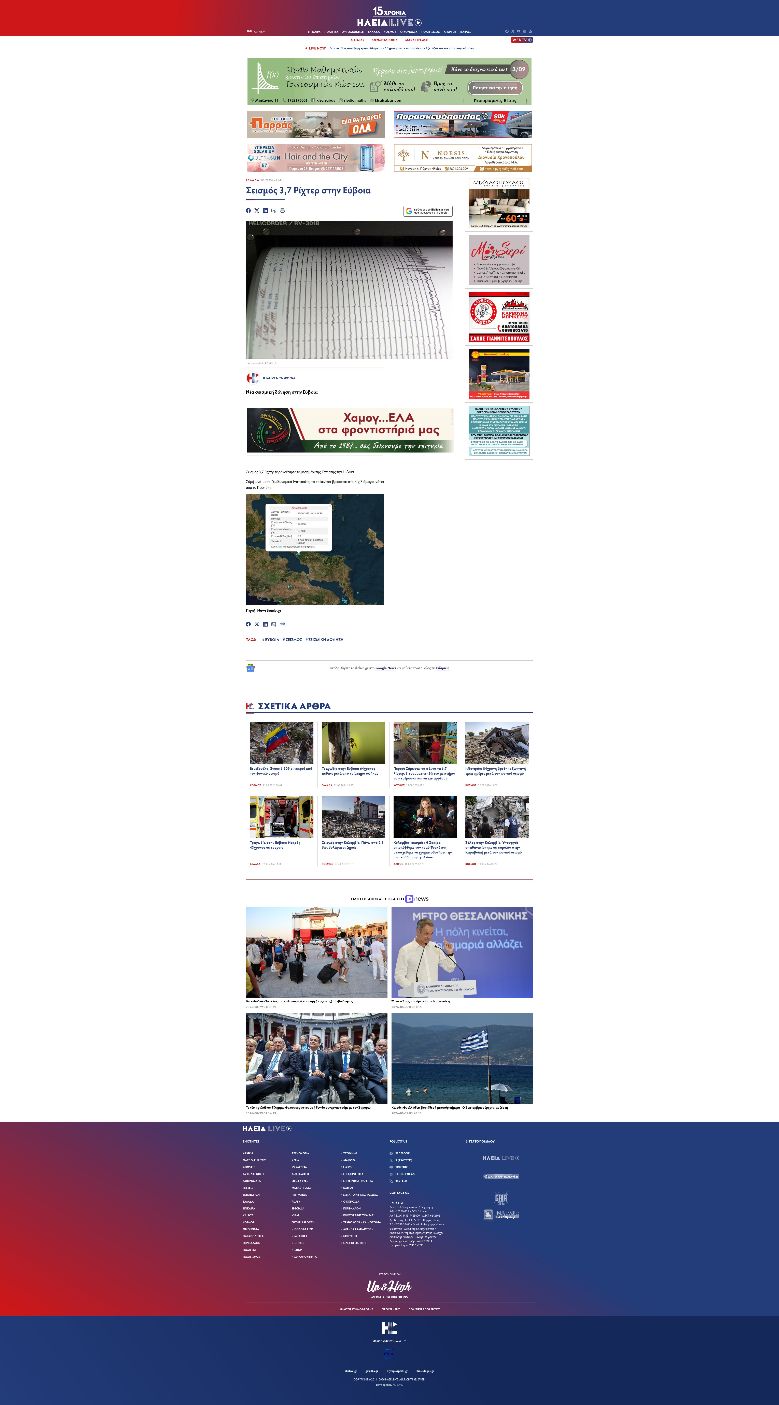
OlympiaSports (384, 40)
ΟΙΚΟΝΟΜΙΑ (408, 32)
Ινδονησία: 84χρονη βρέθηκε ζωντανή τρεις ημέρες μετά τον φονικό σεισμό (495, 771)
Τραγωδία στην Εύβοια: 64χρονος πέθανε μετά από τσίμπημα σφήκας (350, 771)
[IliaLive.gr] (501, 1158)
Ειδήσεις (442, 667)
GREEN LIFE (350, 1236)
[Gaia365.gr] (501, 1196)
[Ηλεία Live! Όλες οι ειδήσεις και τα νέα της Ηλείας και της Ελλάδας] (389, 16)
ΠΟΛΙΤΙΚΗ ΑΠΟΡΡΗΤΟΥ (424, 1309)
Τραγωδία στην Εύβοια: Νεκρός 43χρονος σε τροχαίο (275, 845)
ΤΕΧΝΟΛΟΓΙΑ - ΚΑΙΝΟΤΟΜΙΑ (362, 1222)
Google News (386, 667)
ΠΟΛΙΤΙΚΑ (331, 32)
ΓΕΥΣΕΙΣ (248, 1188)
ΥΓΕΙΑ (295, 1160)
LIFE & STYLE (300, 1181)
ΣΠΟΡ (298, 1250)
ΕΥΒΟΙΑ (272, 639)
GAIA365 (346, 1167)
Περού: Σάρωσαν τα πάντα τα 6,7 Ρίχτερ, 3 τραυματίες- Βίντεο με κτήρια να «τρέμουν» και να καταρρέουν (424, 773)
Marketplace (416, 40)
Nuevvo (397, 1385)
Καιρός (398, 864)
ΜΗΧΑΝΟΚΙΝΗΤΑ (305, 1257)
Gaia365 (357, 40)
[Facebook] (248, 211)
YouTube (401, 1167)
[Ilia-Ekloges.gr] (501, 1216)
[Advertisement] (499, 488)
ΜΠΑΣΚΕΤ (300, 1236)
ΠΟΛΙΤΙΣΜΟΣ (430, 32)
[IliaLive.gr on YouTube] (519, 31)
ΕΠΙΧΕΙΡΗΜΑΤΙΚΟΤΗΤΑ (358, 1181)
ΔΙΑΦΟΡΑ (349, 1160)
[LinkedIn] (265, 211)
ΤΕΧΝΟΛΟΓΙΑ (300, 1153)
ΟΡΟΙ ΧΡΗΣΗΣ (391, 1309)
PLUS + (296, 1201)
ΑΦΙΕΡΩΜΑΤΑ (252, 1181)
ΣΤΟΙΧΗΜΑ (350, 1153)
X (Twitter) (403, 1160)
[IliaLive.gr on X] (513, 31)
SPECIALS (298, 1208)
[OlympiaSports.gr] (501, 1177)
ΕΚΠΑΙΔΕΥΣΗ (251, 1194)
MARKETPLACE (301, 1188)
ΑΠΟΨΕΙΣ (450, 32)
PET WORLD (299, 1194)
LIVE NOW (317, 48)
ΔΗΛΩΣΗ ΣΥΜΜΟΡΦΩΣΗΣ (356, 1309)
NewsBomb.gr (269, 610)
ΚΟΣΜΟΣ (390, 32)
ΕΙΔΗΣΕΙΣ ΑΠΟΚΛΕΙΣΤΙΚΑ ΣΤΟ (378, 898)
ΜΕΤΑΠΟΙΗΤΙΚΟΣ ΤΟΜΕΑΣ (360, 1194)
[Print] (282, 211)
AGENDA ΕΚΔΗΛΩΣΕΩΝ (358, 1229)
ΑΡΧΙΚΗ (248, 1153)
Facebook (402, 1153)
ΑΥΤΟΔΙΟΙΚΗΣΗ (353, 32)
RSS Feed (401, 1181)
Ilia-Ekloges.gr (425, 1371)
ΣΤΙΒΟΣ (299, 1243)
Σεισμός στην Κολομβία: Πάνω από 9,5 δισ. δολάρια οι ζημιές (353, 845)
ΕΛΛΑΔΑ (374, 32)
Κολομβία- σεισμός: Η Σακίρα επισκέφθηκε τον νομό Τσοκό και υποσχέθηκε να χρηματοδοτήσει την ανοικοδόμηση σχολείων (423, 849)
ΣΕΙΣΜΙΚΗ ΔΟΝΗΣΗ (325, 639)
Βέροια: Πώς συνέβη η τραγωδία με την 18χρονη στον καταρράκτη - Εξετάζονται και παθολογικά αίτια (401, 48)
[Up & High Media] (389, 1289)
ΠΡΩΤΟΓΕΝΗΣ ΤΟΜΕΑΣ (358, 1215)
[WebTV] (522, 40)
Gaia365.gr (372, 1371)
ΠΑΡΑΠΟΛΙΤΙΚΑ (253, 1236)
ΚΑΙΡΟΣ (465, 32)
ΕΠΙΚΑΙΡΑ (314, 32)
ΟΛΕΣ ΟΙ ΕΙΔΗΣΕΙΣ (254, 1160)
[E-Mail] (273, 211)
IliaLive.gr (351, 1371)
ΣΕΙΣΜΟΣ (294, 639)
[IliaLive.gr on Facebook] (507, 31)
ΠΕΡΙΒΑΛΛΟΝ (251, 1243)
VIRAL (296, 1215)
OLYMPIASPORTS (303, 1222)
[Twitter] (256, 211)
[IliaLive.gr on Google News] (525, 31)
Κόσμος (255, 785)
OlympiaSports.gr (397, 1371)
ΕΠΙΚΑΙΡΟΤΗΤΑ (353, 1174)
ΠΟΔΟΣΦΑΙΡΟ (303, 1229)
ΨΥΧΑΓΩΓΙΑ (299, 1167)
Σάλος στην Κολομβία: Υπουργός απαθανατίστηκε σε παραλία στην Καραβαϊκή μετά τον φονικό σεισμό (493, 847)
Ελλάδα (252, 180)
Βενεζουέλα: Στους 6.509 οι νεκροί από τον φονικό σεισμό (281, 771)
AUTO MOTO (300, 1174)
